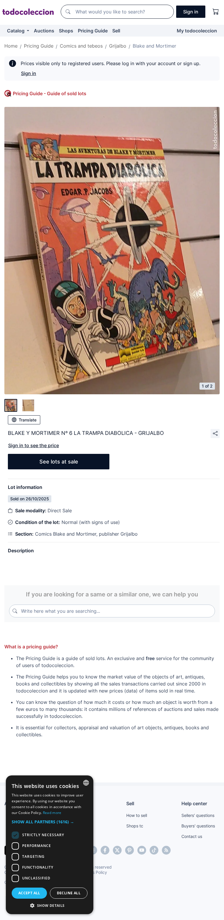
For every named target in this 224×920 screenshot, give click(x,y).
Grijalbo (117, 46)
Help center (194, 803)
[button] (50, 822)
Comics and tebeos (81, 46)
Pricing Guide (93, 31)
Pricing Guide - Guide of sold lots (49, 93)
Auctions (44, 31)
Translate (27, 419)
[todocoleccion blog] (166, 850)
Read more (52, 812)
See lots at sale (58, 462)
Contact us (191, 836)
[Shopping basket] (215, 11)
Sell (116, 31)
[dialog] (49, 844)
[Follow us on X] (117, 850)
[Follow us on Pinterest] (129, 850)
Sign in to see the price (33, 445)
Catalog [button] (16, 31)
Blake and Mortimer (154, 46)
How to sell (136, 815)
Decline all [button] (68, 893)
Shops (66, 31)
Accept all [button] (29, 893)
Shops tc (134, 825)
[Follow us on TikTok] (154, 850)
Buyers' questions (198, 825)
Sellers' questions (197, 815)
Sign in (28, 73)
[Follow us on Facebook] (105, 850)
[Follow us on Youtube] (141, 850)
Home (11, 46)
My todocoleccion (197, 31)
